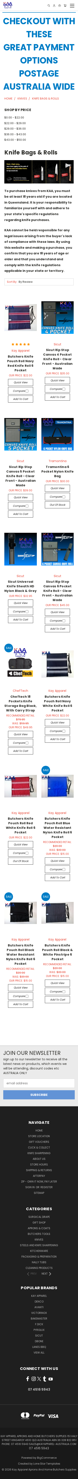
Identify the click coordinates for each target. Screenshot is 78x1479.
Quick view (21, 382)
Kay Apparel (39, 1296)
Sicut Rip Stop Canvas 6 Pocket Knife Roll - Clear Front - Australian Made (57, 590)
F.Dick (39, 1324)
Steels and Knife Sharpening (39, 1245)
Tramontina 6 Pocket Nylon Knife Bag (57, 471)
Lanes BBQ (39, 1347)
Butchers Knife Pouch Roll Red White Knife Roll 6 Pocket (21, 825)
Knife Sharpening (39, 1153)
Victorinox (39, 1313)
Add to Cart (20, 399)
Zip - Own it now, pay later (39, 1181)
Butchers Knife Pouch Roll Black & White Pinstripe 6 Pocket (57, 952)
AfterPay (39, 1176)
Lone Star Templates (46, 1463)
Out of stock (57, 505)
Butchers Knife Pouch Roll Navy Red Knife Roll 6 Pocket (20, 363)
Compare (19, 391)
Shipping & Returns (39, 1170)
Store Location (39, 1136)
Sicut (39, 1335)
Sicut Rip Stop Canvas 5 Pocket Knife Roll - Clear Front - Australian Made (20, 476)
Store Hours (39, 1164)
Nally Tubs (39, 1262)
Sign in (30, 1187)
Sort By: (12, 282)
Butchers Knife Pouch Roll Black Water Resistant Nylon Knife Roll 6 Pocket (20, 954)
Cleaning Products (39, 1268)
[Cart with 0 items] (65, 5)
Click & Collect (39, 1147)
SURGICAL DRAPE (39, 1217)
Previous (6, 1474)
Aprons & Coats (39, 1228)
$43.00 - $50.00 (15, 140)
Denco (39, 1301)
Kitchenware (39, 1251)
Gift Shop (39, 1222)
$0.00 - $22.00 (14, 117)
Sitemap (39, 1193)
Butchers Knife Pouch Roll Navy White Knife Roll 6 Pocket (57, 703)
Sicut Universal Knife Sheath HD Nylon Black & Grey (20, 586)
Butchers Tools (39, 1234)
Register (47, 1187)
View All (39, 1352)
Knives (39, 1239)
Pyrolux (39, 1330)
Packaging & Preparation (39, 1256)
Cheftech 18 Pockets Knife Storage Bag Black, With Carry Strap (20, 703)
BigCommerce (47, 1458)
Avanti (39, 1307)
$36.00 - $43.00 (15, 134)
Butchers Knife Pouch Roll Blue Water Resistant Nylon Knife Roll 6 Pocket (57, 827)
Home (39, 1130)
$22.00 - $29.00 (15, 123)
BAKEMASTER (39, 1318)
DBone (39, 1341)
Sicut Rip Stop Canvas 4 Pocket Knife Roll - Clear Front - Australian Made (57, 359)
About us (39, 1159)
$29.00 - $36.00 (15, 129)
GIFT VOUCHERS (39, 1142)
